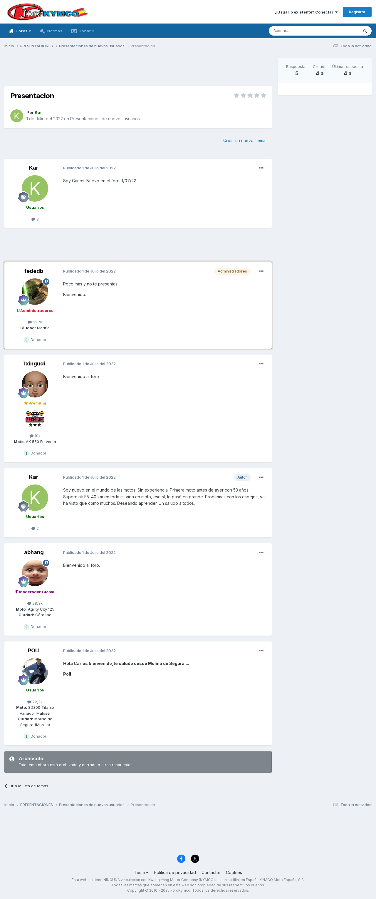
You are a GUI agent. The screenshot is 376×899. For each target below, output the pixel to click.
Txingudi (33, 363)
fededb (33, 271)
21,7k (37, 322)
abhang (34, 552)
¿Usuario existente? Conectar (305, 12)
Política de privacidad (175, 872)
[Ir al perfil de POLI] (35, 671)
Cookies (234, 872)
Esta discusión (338, 31)
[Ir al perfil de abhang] (35, 573)
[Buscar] (365, 31)
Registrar (357, 11)
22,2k (37, 701)
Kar (33, 168)
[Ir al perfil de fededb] (35, 291)
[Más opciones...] (261, 168)
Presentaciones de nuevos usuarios (105, 118)
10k (37, 435)
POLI (34, 650)
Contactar (211, 872)
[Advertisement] (138, 71)
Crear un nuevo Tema (244, 140)
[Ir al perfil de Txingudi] (35, 384)
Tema (140, 872)
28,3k (37, 603)
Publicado (89, 168)
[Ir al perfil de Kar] (16, 115)
